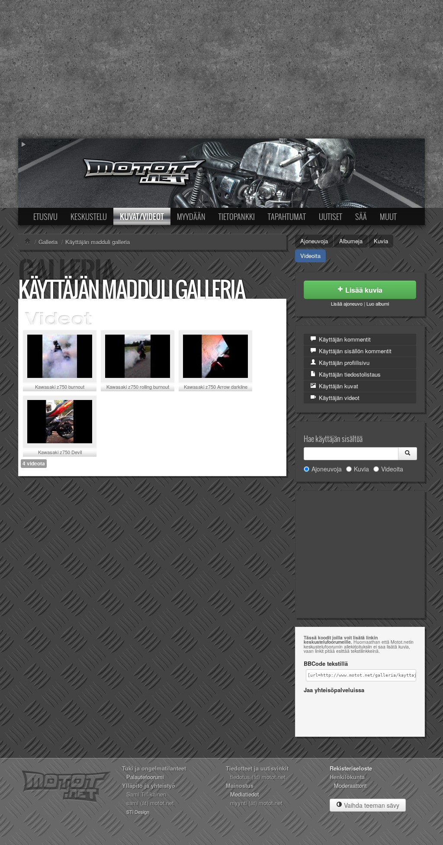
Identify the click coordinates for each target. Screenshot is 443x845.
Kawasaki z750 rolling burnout (137, 386)
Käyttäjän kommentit (344, 339)
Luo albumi (377, 303)
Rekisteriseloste (351, 768)
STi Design (137, 811)
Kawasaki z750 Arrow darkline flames (215, 390)
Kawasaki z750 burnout (59, 386)
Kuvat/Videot (142, 216)
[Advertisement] (221, 69)
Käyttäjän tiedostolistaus (349, 374)
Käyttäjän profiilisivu (343, 362)
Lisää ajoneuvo (347, 303)
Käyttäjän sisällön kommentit (354, 351)
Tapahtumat (287, 216)
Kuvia (381, 241)
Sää (361, 216)
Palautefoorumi (145, 777)
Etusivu (45, 216)
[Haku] (407, 453)
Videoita (310, 256)
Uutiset (330, 216)
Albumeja (351, 241)
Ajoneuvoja (314, 241)
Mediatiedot (244, 794)
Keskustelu (89, 216)
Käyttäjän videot (338, 397)
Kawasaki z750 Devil (60, 451)
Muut (388, 216)
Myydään (191, 216)
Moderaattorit (350, 785)
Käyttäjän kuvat (337, 386)
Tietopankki (236, 216)
